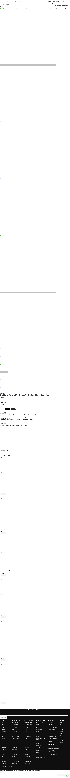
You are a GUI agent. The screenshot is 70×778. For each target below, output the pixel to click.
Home (61, 722)
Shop (60, 727)
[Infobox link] (35, 6)
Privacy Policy (50, 724)
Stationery (3, 738)
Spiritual (3, 736)
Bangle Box (15, 734)
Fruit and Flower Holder (29, 724)
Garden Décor (4, 747)
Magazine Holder (39, 729)
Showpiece (3, 734)
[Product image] (7, 518)
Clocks (3, 722)
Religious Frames (39, 745)
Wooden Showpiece (28, 761)
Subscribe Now (3, 717)
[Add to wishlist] (2, 487)
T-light (26, 738)
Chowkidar (26, 754)
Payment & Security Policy (52, 736)
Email (1, 714)
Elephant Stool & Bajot (40, 722)
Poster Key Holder (16, 761)
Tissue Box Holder (28, 727)
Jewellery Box (4, 727)
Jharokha (14, 729)
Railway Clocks (15, 724)
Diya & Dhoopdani (28, 741)
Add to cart (7, 409)
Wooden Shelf (4, 741)
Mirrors (3, 754)
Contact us (61, 731)
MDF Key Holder (16, 736)
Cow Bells (38, 752)
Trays (26, 729)
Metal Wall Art (38, 736)
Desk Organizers (39, 727)
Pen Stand (38, 731)
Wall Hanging (4, 761)
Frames (3, 724)
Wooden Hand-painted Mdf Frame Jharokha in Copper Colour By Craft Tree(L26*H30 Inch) (6, 698)
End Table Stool (27, 734)
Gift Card (61, 729)
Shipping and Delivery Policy (52, 727)
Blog (60, 724)
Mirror (26, 731)
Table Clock (15, 747)
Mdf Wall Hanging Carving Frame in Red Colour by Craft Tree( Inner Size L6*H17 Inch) (7, 655)
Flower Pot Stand (16, 754)
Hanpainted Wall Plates (40, 734)
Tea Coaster (27, 747)
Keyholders (3, 729)
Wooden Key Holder (16, 741)
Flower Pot (15, 731)
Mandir (37, 724)
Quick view (5, 496)
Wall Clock (15, 727)
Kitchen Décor (4, 731)
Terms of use (50, 722)
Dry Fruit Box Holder (28, 722)
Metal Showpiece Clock (17, 722)
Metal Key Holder (16, 738)
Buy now (13, 409)
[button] (3, 494)
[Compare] (2, 496)
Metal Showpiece (28, 736)
